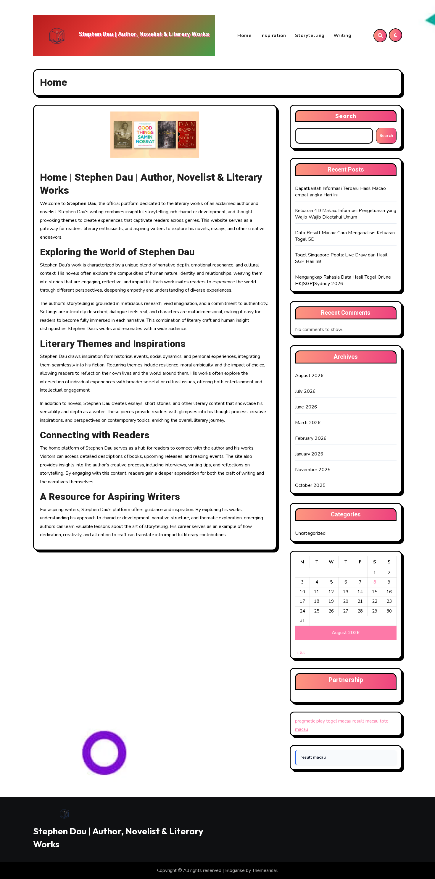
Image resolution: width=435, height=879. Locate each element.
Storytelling (310, 35)
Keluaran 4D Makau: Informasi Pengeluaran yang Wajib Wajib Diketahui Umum (346, 213)
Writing (343, 35)
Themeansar (264, 870)
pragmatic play (310, 721)
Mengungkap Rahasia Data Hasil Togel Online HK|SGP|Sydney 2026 (343, 280)
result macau (365, 721)
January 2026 (309, 454)
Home (244, 35)
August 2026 (309, 375)
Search (346, 115)
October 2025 (310, 485)
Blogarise (235, 870)
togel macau (338, 721)
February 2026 (311, 438)
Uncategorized (310, 533)
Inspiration (273, 35)
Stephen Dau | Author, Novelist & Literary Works (144, 34)
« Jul (301, 652)
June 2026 (306, 407)
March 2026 (308, 422)
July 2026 (305, 391)
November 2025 (313, 469)
